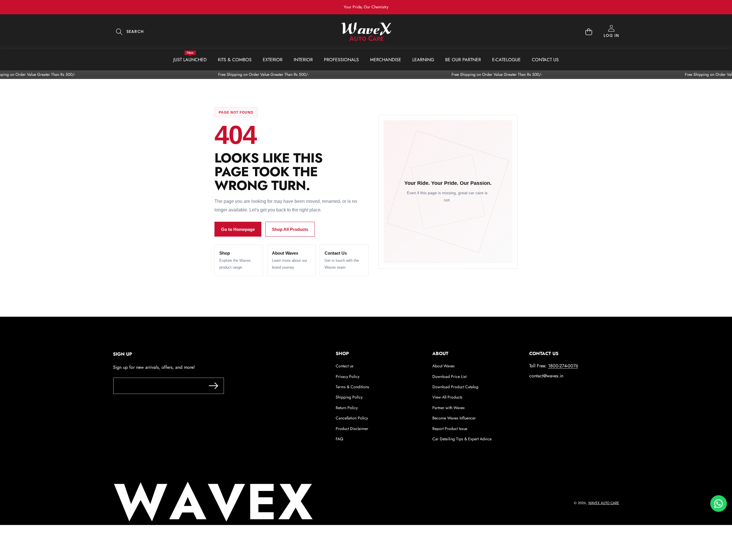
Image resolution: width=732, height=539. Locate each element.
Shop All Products (290, 229)
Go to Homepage (238, 229)
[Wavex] (366, 31)
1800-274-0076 (563, 365)
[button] (710, 7)
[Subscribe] (213, 386)
